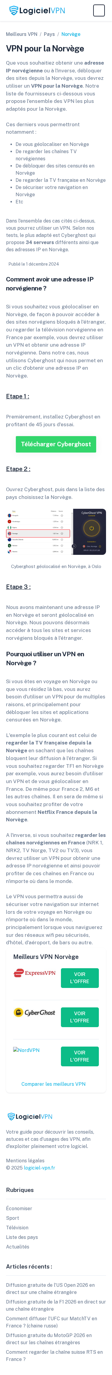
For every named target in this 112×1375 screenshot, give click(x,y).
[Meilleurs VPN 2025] (30, 1116)
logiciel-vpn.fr (39, 1168)
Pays (49, 34)
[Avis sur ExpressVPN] (34, 972)
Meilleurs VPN (21, 34)
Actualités (17, 1247)
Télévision (17, 1228)
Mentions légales (25, 1161)
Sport (12, 1218)
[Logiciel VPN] (37, 10)
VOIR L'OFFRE (79, 978)
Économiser (19, 1208)
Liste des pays (22, 1237)
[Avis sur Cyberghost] (34, 1012)
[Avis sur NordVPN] (26, 1050)
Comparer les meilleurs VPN (54, 1084)
